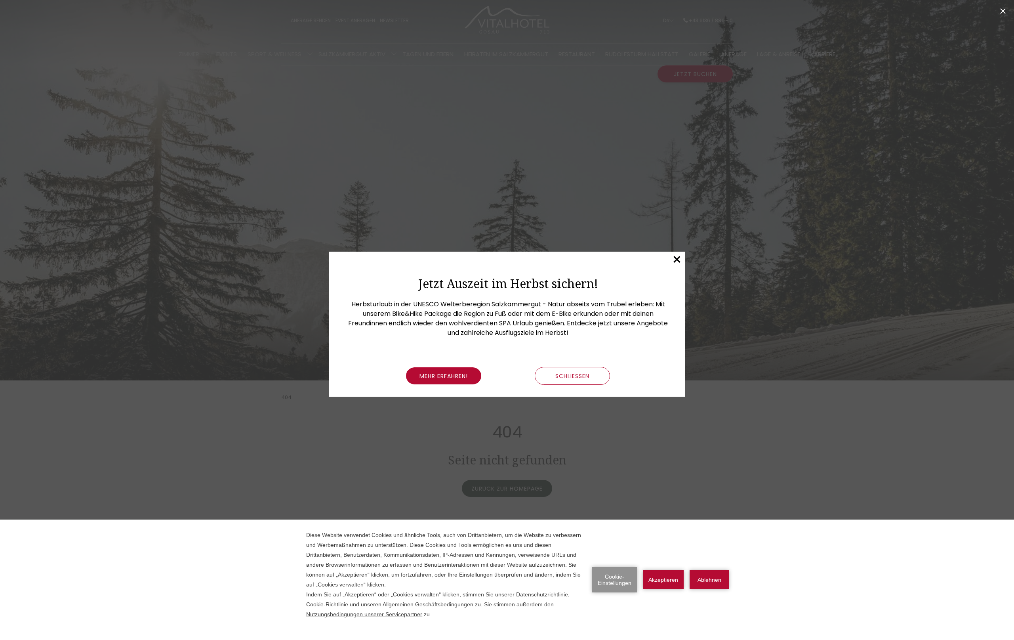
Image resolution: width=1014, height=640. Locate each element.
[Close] (1003, 11)
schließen (572, 376)
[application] (507, 580)
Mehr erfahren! (443, 376)
